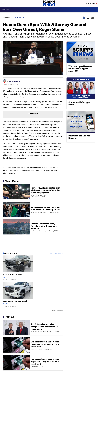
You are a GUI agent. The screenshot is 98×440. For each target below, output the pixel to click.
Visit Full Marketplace (56, 253)
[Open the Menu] (2, 3)
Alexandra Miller (14, 81)
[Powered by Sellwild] (60, 310)
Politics (7, 18)
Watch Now (90, 3)
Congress (19, 18)
